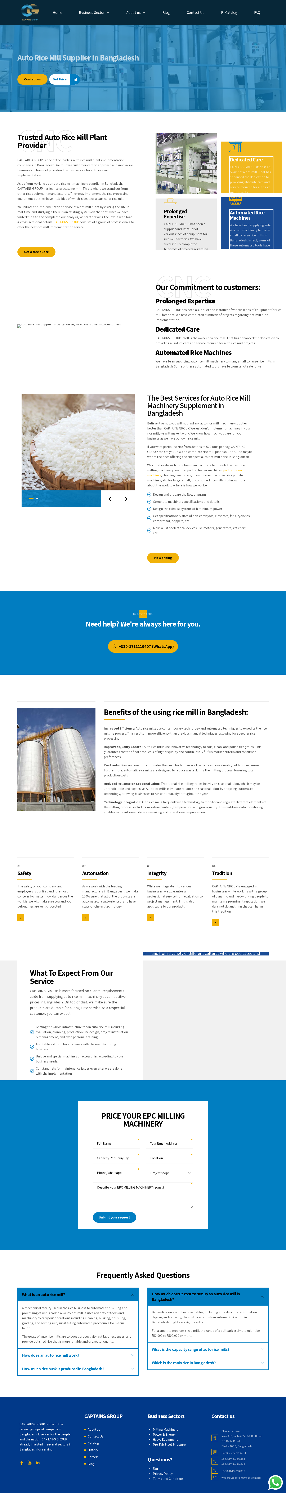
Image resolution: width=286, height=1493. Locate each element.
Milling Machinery (165, 1429)
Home (57, 12)
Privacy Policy (163, 1473)
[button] (109, 498)
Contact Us (195, 12)
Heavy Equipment (165, 1439)
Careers (93, 1457)
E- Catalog (229, 12)
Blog (166, 12)
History (93, 1450)
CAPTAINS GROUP (66, 222)
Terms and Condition (168, 1478)
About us (133, 12)
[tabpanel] (78, 450)
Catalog (93, 1443)
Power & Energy (164, 1434)
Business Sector (92, 12)
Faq (155, 1468)
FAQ (257, 12)
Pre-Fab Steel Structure (169, 1444)
